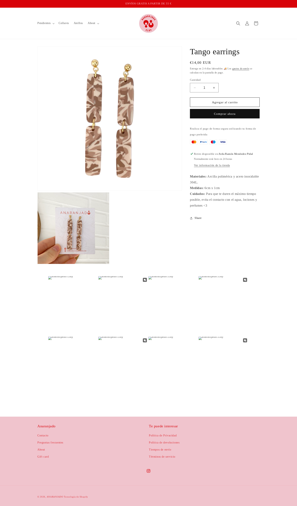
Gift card (43, 456)
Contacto (42, 435)
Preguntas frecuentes (50, 442)
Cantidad (195, 79)
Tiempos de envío (160, 449)
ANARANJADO (55, 497)
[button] (45, 23)
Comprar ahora (225, 113)
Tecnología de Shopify (76, 497)
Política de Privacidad (163, 435)
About (41, 449)
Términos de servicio (162, 456)
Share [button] (198, 218)
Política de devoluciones (164, 442)
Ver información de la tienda (212, 165)
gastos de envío (240, 68)
